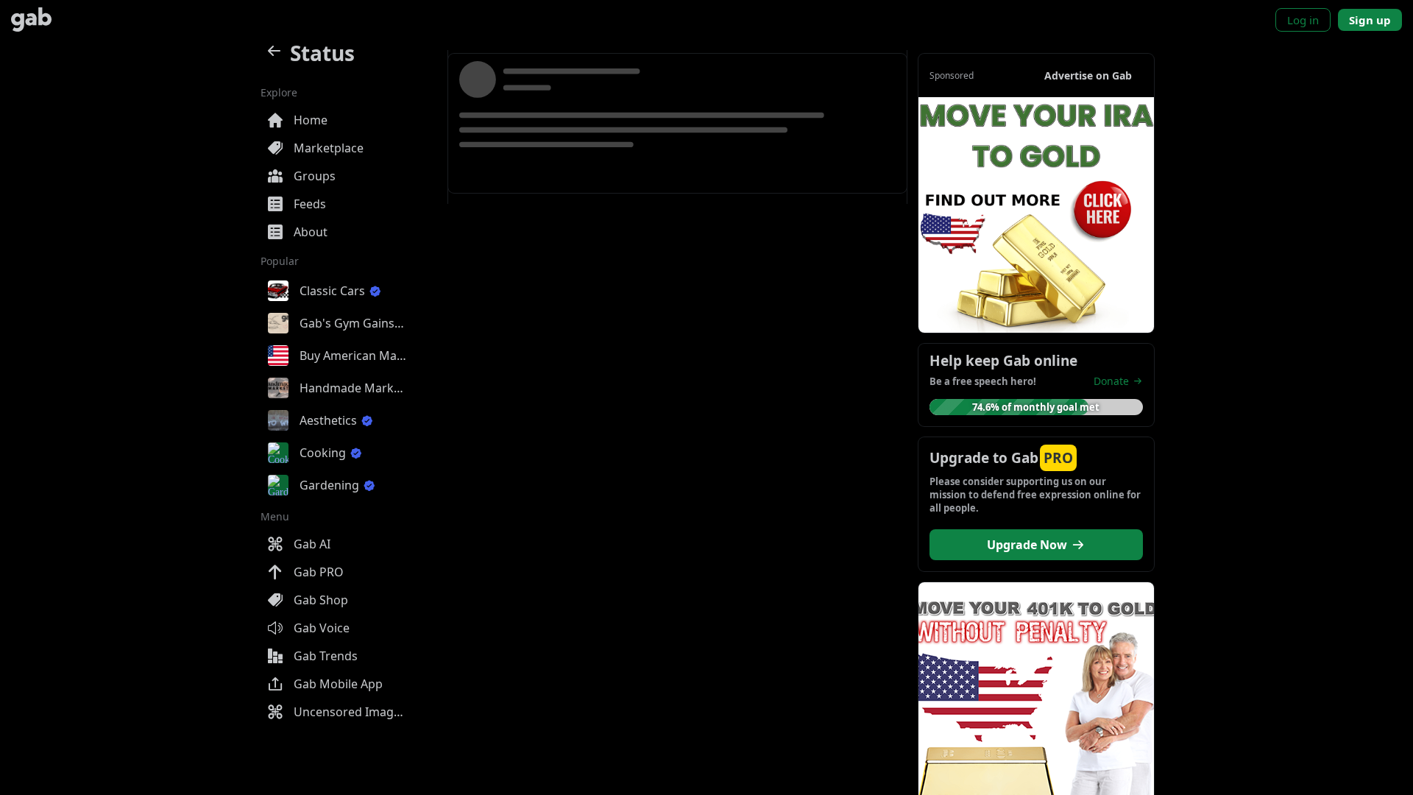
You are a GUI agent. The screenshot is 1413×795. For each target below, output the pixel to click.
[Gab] (31, 19)
